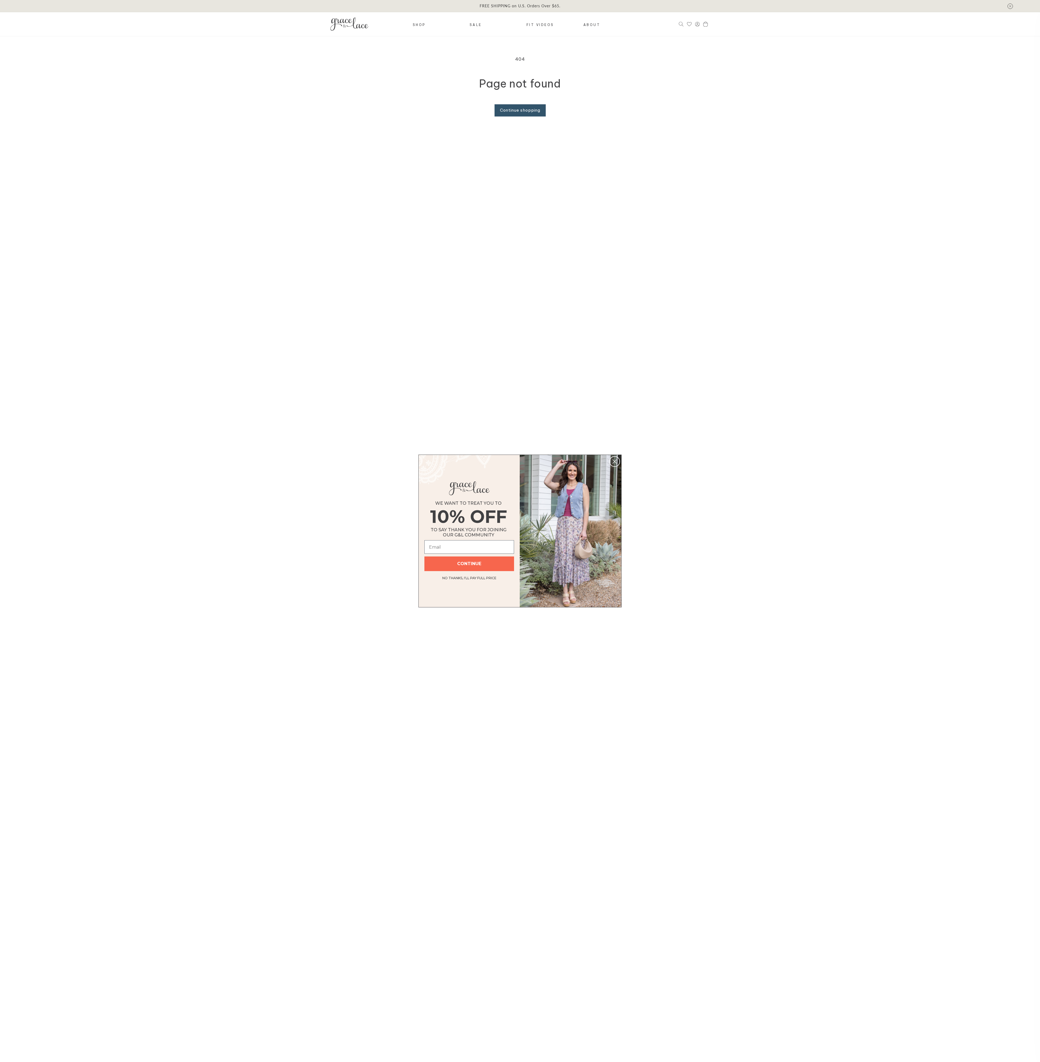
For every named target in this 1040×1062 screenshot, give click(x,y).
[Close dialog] (614, 461)
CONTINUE (469, 563)
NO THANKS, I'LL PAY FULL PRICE (469, 577)
